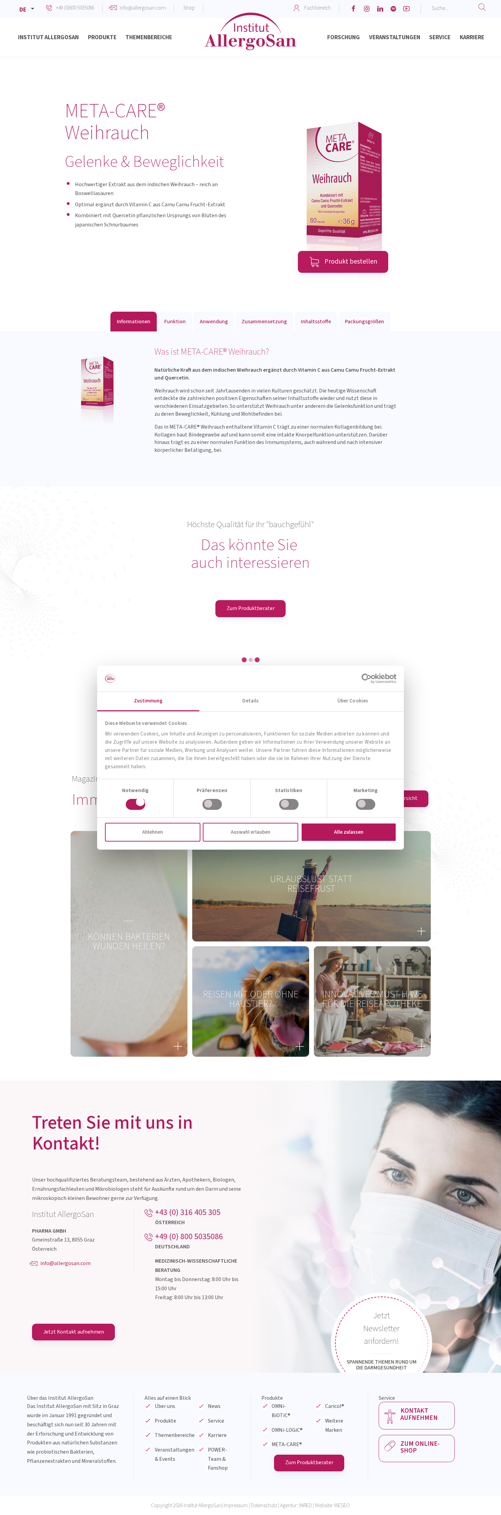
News (214, 1492)
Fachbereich (317, 8)
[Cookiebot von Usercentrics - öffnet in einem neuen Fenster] (366, 678)
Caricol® (334, 1492)
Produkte (165, 1507)
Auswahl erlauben (250, 832)
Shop (189, 8)
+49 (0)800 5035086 (75, 8)
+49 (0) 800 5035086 (189, 1322)
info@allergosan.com (143, 8)
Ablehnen (152, 832)
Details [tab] (250, 700)
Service (216, 1507)
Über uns (165, 1492)
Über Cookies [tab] (352, 700)
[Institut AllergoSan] (251, 39)
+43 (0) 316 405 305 (188, 1298)
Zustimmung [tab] (148, 700)
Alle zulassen (348, 832)
